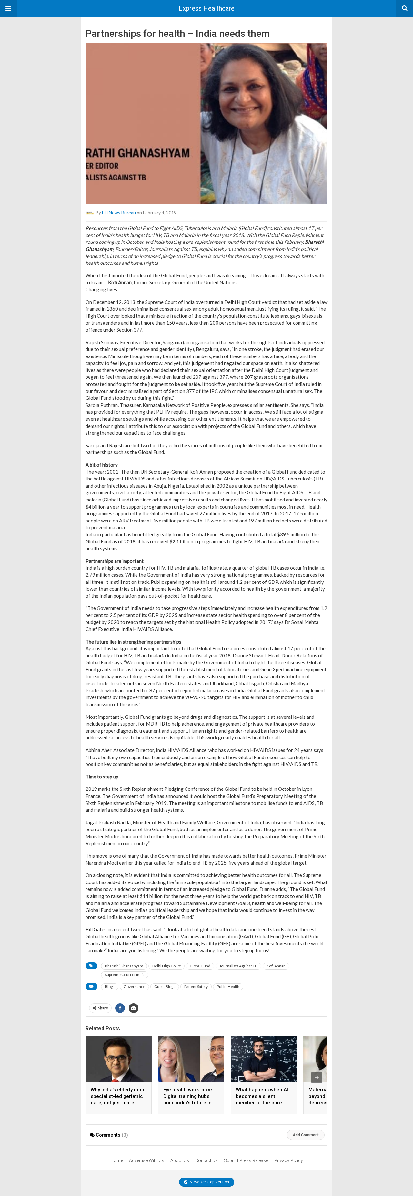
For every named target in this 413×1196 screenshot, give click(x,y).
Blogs (110, 986)
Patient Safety (196, 986)
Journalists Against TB (238, 966)
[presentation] (316, 1077)
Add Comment (306, 1135)
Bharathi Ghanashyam (124, 966)
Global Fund (200, 966)
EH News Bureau (119, 212)
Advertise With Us (146, 1160)
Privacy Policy (288, 1160)
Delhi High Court (166, 966)
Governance (134, 986)
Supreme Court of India (125, 974)
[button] (8, 8)
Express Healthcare (207, 8)
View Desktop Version (209, 1182)
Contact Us (206, 1160)
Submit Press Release (246, 1160)
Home (116, 1160)
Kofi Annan (276, 966)
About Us (179, 1160)
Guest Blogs (164, 986)
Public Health (228, 986)
